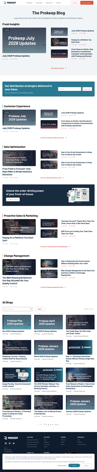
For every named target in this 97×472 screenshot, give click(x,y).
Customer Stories (82, 444)
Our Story (63, 439)
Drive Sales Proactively (32, 444)
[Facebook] (9, 443)
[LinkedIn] (5, 443)
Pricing (58, 3)
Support (75, 3)
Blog (79, 439)
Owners (45, 446)
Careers (62, 442)
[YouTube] (13, 443)
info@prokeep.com (8, 451)
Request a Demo (87, 3)
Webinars (80, 442)
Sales (45, 439)
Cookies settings (62, 465)
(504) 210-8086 (7, 449)
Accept (74, 465)
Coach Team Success (32, 446)
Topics (40, 309)
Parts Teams (47, 444)
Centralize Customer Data (33, 442)
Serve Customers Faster (32, 439)
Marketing (46, 442)
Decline (86, 465)
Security (63, 444)
